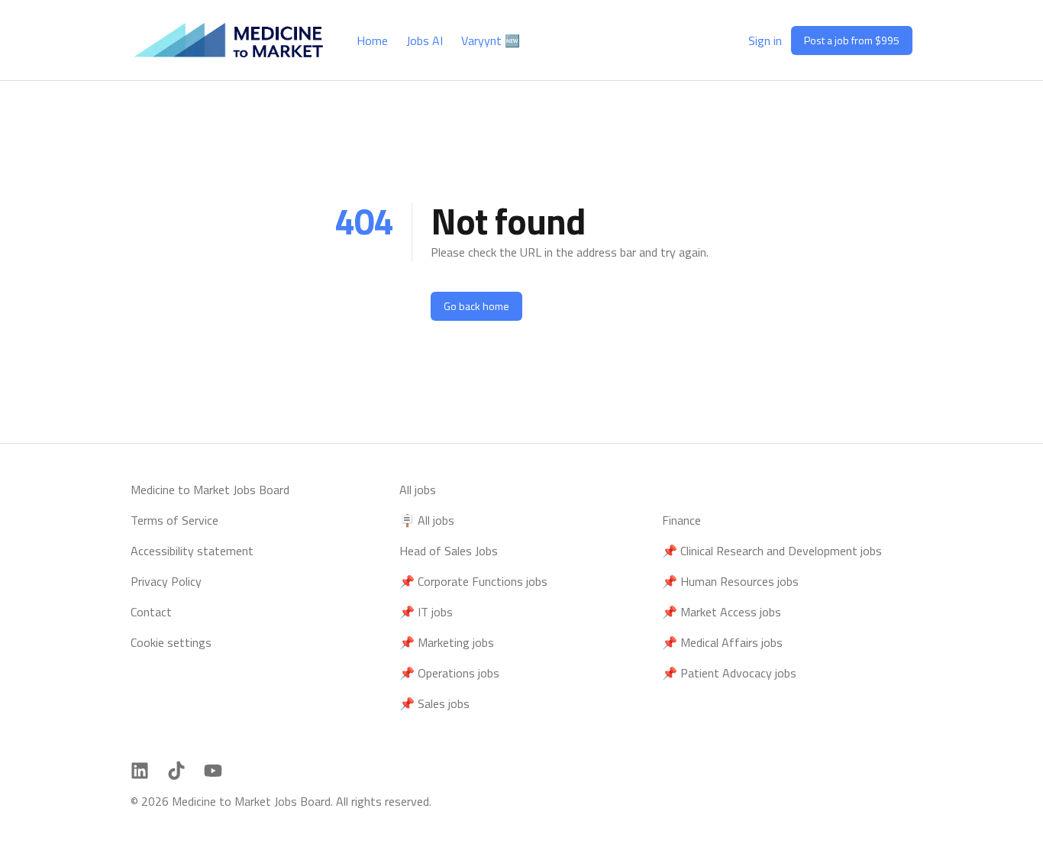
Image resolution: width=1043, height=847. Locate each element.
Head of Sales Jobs (448, 550)
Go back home (476, 306)
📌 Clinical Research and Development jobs (772, 550)
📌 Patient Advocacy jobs (729, 673)
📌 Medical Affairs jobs (722, 642)
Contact (151, 612)
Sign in (765, 40)
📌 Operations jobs (449, 673)
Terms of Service (174, 520)
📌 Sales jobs (434, 703)
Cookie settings (171, 642)
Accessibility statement (192, 550)
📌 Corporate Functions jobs (473, 581)
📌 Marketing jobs (446, 642)
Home (372, 40)
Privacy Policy (166, 581)
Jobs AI (424, 40)
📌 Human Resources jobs (730, 581)
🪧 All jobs (426, 520)
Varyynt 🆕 (490, 40)
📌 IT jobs (426, 612)
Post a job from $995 (851, 40)
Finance (681, 520)
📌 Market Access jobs (721, 612)
